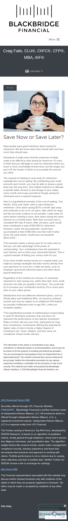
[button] (54, 39)
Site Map (6, 506)
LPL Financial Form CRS (15, 400)
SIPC (11, 409)
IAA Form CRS (9, 469)
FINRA (4, 409)
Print (10, 87)
